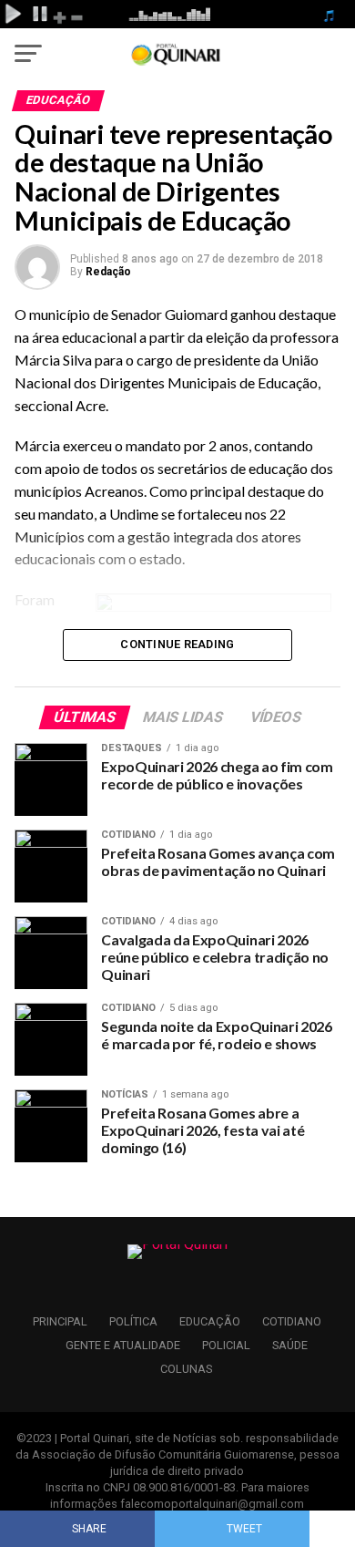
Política (133, 1321)
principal (60, 1321)
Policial (226, 1345)
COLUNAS (186, 1369)
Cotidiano (291, 1321)
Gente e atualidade (123, 1345)
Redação (108, 271)
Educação (209, 1321)
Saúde (290, 1345)
